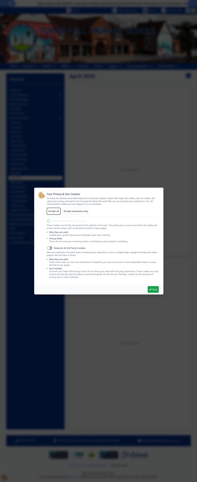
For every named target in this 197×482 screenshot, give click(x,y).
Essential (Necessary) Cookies (70, 221)
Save (154, 289)
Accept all (53, 211)
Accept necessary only (76, 211)
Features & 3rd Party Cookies (70, 248)
